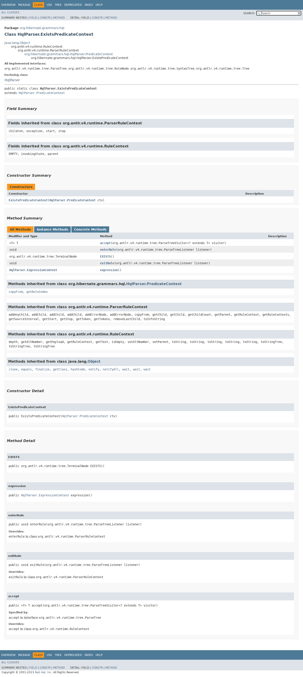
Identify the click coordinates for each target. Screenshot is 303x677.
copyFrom (16, 291)
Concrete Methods (90, 229)
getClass (60, 369)
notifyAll (111, 369)
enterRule (108, 249)
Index (89, 4)
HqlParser (12, 80)
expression (109, 270)
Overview (8, 4)
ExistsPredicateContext (28, 200)
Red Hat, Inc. (43, 672)
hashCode (78, 369)
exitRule (107, 263)
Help (99, 4)
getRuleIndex (37, 291)
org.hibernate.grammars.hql (42, 28)
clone (13, 369)
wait (125, 369)
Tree (58, 4)
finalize (42, 369)
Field (33, 17)
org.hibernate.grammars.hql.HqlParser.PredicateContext (68, 54)
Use (49, 4)
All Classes (10, 12)
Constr (45, 17)
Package (24, 4)
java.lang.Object (17, 43)
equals (26, 369)
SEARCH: (249, 13)
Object (94, 361)
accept (105, 243)
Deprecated (73, 4)
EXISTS (105, 256)
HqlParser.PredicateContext (42, 93)
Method (59, 17)
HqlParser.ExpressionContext (33, 270)
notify (94, 369)
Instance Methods (52, 229)
